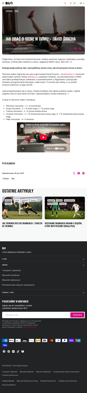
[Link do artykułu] (22, 213)
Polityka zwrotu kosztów (67, 381)
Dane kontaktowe (8, 385)
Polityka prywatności (48, 381)
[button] (3, 3)
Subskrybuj (77, 315)
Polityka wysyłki (8, 381)
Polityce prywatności (29, 327)
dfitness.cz (33, 77)
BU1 (9, 366)
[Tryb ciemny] (73, 3)
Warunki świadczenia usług (27, 381)
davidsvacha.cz (67, 74)
